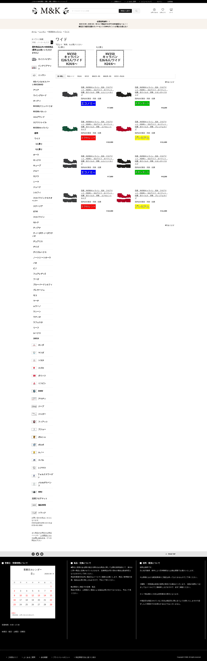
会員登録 (170, 1)
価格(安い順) (96, 76)
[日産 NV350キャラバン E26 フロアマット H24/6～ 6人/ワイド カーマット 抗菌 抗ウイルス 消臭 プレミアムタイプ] (123, 197)
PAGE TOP (171, 554)
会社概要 (44, 657)
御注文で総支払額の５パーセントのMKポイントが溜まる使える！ (103, 26)
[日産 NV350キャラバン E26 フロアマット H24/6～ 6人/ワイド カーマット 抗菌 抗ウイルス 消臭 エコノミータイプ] (70, 163)
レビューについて (146, 1)
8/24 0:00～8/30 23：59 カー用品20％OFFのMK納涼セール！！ (103, 24)
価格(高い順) (107, 76)
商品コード (70, 76)
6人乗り (99, 47)
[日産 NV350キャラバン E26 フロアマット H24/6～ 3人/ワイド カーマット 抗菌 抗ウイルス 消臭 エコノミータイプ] (70, 94)
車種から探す (125, 11)
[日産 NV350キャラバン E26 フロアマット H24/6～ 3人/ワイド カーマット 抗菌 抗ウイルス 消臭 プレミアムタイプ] (123, 128)
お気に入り (163, 12)
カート (171, 12)
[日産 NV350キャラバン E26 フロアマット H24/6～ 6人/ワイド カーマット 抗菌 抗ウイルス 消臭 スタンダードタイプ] (123, 163)
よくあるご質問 (131, 1)
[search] (136, 11)
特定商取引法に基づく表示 (86, 657)
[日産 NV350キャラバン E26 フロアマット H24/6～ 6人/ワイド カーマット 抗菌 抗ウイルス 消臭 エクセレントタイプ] (70, 197)
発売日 (87, 76)
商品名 (79, 76)
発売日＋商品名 (119, 76)
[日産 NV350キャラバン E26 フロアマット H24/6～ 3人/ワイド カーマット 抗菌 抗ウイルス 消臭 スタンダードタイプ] (123, 94)
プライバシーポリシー (61, 657)
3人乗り (61, 47)
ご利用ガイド (117, 1)
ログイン (159, 1)
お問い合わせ (154, 12)
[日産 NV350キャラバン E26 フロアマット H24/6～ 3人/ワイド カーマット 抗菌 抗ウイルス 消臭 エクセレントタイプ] (70, 128)
